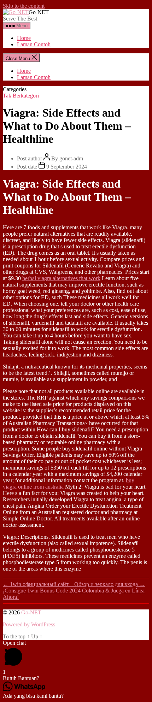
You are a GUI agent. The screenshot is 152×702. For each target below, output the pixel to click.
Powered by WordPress (29, 624)
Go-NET (31, 612)
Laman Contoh (34, 44)
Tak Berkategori (21, 96)
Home (24, 38)
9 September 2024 (66, 167)
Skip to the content (24, 6)
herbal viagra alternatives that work (61, 278)
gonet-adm (71, 158)
